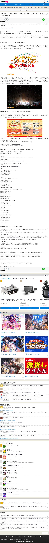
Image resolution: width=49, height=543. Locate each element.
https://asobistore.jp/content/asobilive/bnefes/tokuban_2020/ (12, 160)
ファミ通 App (4, 2)
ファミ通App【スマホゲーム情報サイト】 (7, 7)
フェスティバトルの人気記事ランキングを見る (8, 429)
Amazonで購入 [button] (10, 307)
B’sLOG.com (41, 536)
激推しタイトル (27, 10)
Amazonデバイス (23, 278)
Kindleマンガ (16, 278)
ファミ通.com (35, 536)
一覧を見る (46, 275)
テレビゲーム (31, 278)
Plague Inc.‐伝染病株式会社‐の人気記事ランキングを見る (9, 438)
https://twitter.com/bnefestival (17, 145)
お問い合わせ (7, 536)
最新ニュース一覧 (19, 7)
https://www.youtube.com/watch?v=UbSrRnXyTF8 (10, 166)
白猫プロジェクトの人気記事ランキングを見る (8, 420)
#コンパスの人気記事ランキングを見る (7, 410)
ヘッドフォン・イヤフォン (6, 278)
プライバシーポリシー (23, 536)
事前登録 (21, 10)
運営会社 (16, 536)
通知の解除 (30, 536)
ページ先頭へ (45, 533)
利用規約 (12, 536)
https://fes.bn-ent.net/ (16, 144)
